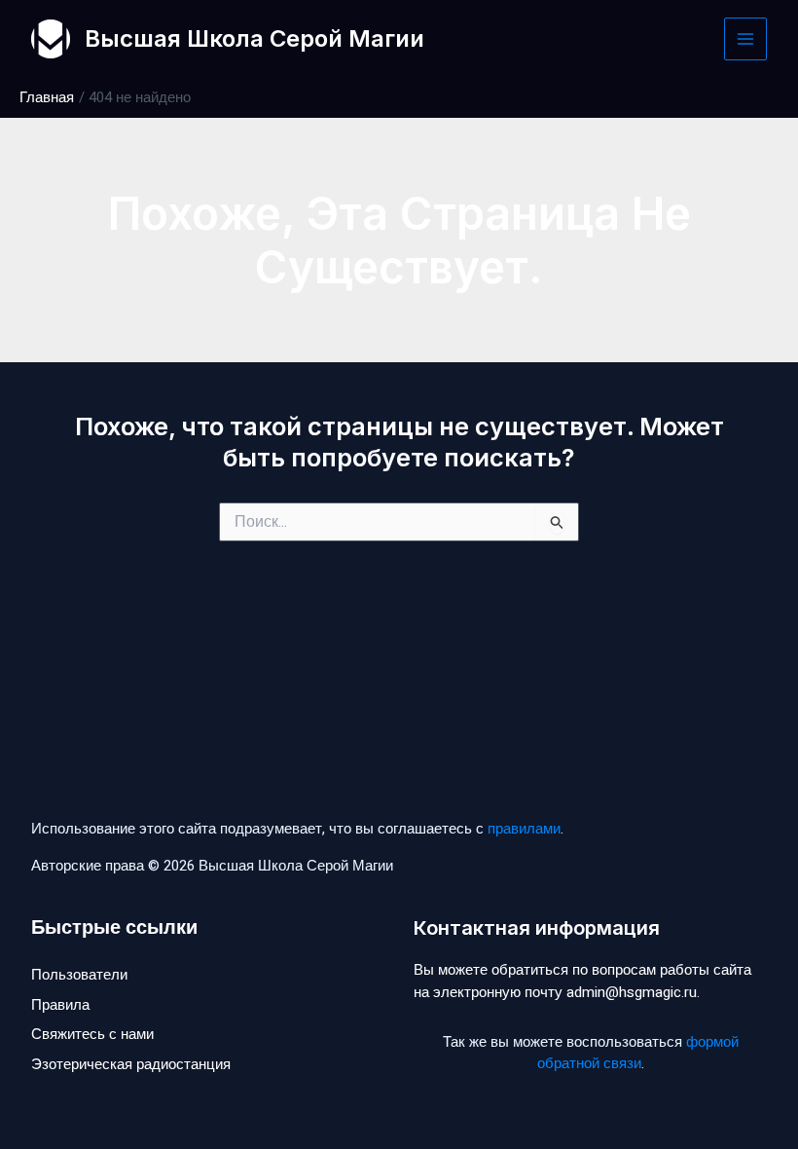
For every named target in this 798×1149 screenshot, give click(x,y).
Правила (60, 1005)
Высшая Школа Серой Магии (254, 38)
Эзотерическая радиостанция (131, 1064)
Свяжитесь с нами (92, 1034)
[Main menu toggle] (746, 39)
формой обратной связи (638, 1053)
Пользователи (79, 974)
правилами (524, 828)
